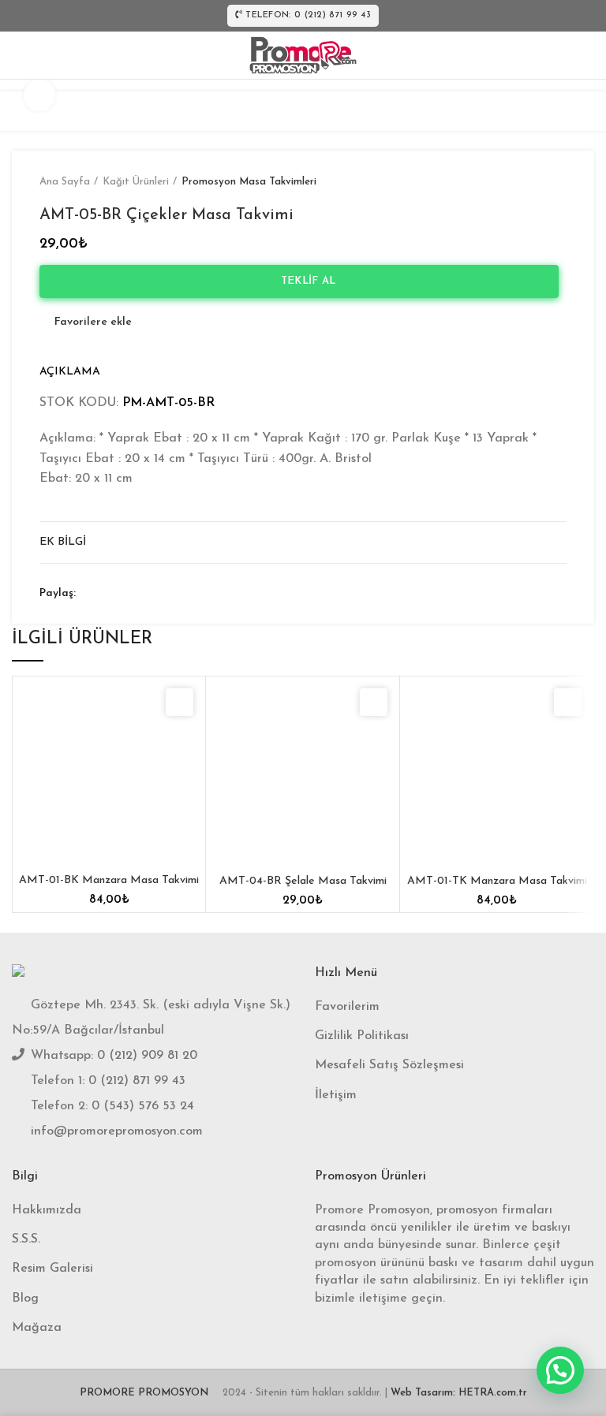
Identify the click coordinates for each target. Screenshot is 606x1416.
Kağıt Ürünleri (136, 182)
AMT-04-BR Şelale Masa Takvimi (303, 881)
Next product (559, 182)
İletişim (336, 1095)
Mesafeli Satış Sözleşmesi (389, 1065)
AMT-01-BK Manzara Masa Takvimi (109, 880)
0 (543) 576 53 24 (143, 1106)
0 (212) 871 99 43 (136, 1081)
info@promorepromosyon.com (117, 1131)
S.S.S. (26, 1239)
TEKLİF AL (303, 281)
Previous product (527, 182)
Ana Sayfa (64, 182)
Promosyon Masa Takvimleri (248, 182)
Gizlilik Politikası (362, 1036)
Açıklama (69, 372)
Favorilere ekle (93, 322)
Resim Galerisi (52, 1268)
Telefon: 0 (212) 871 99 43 (308, 15)
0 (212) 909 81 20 (147, 1055)
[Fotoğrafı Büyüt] (39, 95)
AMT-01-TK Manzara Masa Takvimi (497, 881)
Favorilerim (347, 1007)
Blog (25, 1298)
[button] (560, 1370)
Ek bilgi (62, 542)
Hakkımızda (46, 1210)
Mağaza (37, 1327)
